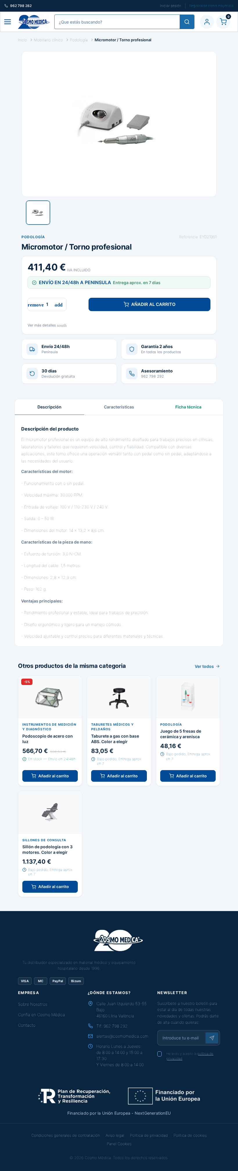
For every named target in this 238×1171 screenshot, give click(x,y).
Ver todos (204, 666)
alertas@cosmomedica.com (122, 1036)
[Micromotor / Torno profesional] (38, 212)
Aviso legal (115, 1135)
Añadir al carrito (153, 304)
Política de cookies (190, 1135)
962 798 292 (116, 1025)
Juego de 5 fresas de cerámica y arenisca (180, 734)
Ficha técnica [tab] (188, 406)
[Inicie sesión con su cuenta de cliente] (207, 22)
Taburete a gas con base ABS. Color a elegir (115, 739)
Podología (33, 237)
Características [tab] (119, 406)
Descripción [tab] (49, 406)
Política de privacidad (149, 1135)
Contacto (26, 1025)
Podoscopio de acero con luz (47, 739)
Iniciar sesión (170, 5)
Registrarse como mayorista (211, 5)
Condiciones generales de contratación (65, 1135)
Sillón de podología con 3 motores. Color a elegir (47, 849)
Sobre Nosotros (32, 1004)
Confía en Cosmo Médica (41, 1014)
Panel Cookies (119, 1143)
